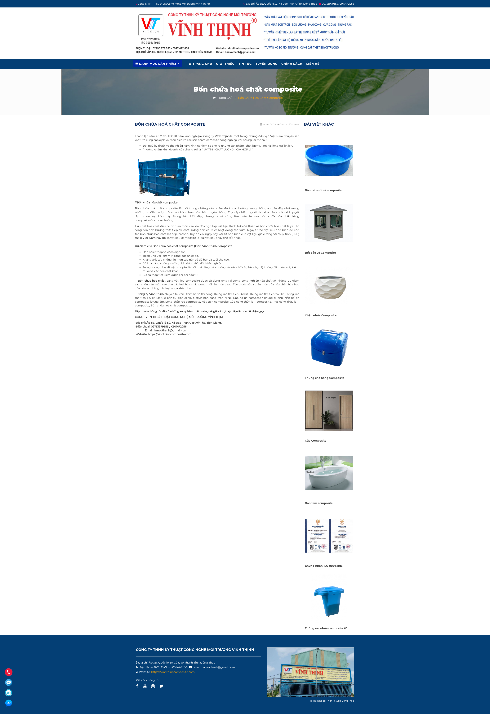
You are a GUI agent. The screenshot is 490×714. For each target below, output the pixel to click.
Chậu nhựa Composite (320, 315)
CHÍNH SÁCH (291, 64)
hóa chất (153, 226)
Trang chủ (224, 98)
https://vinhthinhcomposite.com (169, 334)
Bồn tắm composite (319, 503)
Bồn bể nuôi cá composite (323, 190)
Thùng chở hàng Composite (324, 378)
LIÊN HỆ (312, 64)
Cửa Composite (315, 440)
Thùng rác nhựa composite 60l (326, 628)
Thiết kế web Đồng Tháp (340, 700)
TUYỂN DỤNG (267, 64)
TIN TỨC (245, 64)
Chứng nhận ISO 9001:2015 (323, 566)
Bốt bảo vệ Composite (320, 252)
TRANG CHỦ (202, 64)
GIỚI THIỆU (225, 64)
